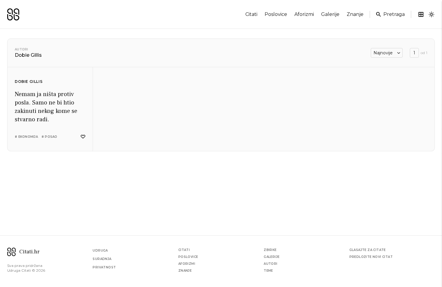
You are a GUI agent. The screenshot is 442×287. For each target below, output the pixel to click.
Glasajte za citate (367, 250)
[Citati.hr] (13, 14)
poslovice (276, 14)
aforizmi (304, 14)
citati (251, 14)
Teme (268, 271)
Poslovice (188, 257)
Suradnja (102, 259)
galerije (330, 14)
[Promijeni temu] (431, 14)
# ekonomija (26, 137)
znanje (355, 14)
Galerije (271, 257)
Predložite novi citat (371, 257)
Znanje (185, 271)
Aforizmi (186, 264)
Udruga (100, 250)
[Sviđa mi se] (83, 136)
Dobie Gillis (28, 81)
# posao (49, 137)
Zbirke (270, 250)
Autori (21, 49)
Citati (184, 250)
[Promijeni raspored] (421, 14)
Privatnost (104, 267)
